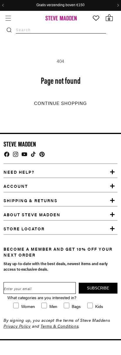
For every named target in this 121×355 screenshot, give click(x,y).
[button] (8, 18)
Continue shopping (60, 103)
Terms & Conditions (59, 326)
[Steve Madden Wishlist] (96, 18)
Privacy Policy (17, 326)
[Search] (9, 30)
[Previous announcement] (3, 5)
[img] (7, 154)
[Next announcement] (118, 5)
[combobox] (61, 30)
